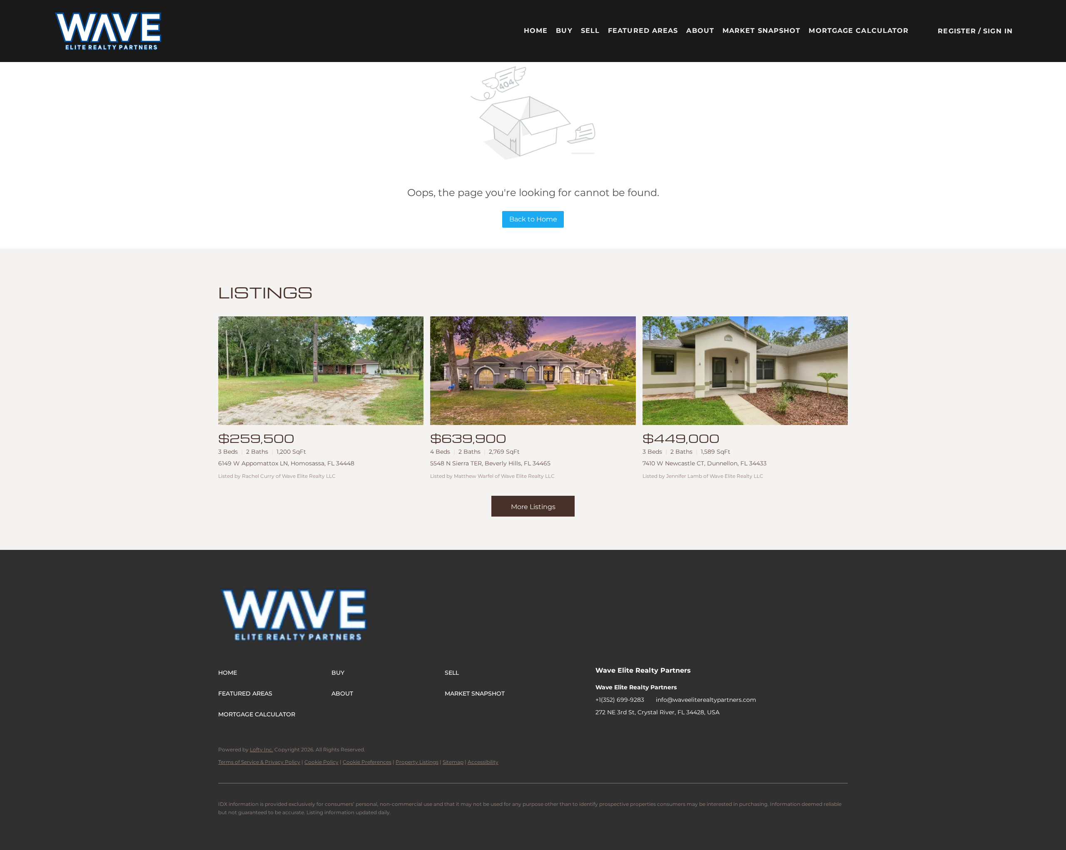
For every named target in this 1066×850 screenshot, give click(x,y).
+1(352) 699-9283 (619, 699)
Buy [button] (564, 31)
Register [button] (957, 31)
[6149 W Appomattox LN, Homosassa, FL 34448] (320, 370)
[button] (108, 31)
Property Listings (417, 762)
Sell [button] (590, 31)
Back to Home (533, 219)
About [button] (700, 31)
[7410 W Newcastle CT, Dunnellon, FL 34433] (745, 370)
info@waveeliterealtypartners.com (706, 699)
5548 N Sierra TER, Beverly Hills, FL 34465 (490, 463)
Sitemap (453, 762)
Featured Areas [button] (643, 31)
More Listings (533, 507)
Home (536, 31)
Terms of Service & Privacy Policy (259, 762)
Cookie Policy (321, 762)
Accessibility (483, 762)
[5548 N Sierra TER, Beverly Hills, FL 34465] (532, 370)
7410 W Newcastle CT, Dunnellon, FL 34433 (705, 463)
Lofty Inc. (261, 749)
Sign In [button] (998, 31)
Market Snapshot (761, 31)
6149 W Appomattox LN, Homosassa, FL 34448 (286, 463)
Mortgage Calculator (859, 31)
